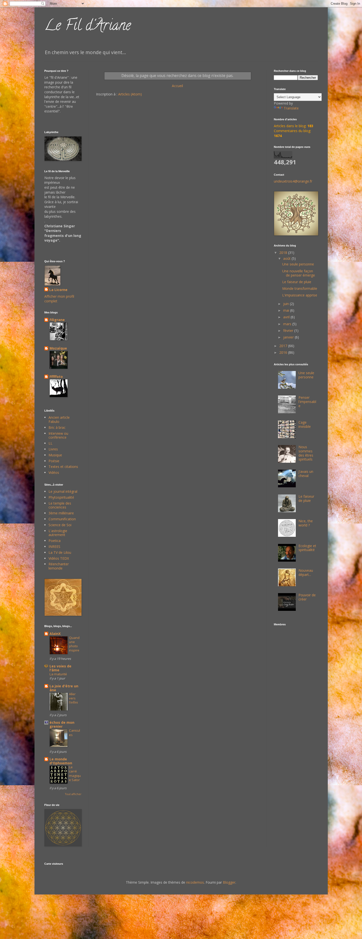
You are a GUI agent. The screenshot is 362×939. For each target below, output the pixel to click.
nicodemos (195, 882)
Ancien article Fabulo (59, 419)
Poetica (55, 540)
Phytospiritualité (61, 497)
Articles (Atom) (130, 94)
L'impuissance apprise (299, 295)
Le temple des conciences (60, 505)
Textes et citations (63, 466)
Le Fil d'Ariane (87, 26)
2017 (283, 345)
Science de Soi (60, 525)
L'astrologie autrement (58, 532)
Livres (53, 449)
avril (287, 317)
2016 (283, 352)
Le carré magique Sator (75, 773)
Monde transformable (299, 288)
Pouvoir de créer (307, 597)
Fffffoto (56, 376)
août (287, 258)
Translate (291, 108)
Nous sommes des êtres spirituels (305, 453)
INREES (54, 546)
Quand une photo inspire (74, 644)
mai (286, 310)
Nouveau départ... (305, 572)
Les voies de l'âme (60, 668)
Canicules (74, 732)
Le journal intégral (63, 491)
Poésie (54, 461)
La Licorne (58, 289)
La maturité (58, 674)
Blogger (229, 882)
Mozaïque (58, 348)
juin (286, 303)
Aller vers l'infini (73, 698)
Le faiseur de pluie (296, 281)
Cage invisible (304, 424)
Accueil (177, 85)
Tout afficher (73, 794)
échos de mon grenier (61, 724)
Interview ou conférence (58, 435)
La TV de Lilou (60, 552)
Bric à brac (57, 427)
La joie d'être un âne (63, 688)
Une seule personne (298, 264)
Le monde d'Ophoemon (60, 761)
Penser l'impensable (307, 401)
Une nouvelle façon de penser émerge (298, 273)
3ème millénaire (61, 513)
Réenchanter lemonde (59, 566)
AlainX (55, 633)
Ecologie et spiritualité (307, 547)
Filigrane (57, 319)
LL (50, 443)
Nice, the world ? (305, 523)
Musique (55, 455)
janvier (289, 337)
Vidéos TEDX (59, 558)
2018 (283, 252)
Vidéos (54, 472)
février (288, 330)
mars (287, 324)
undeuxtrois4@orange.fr (293, 181)
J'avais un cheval (305, 473)
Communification (62, 519)
